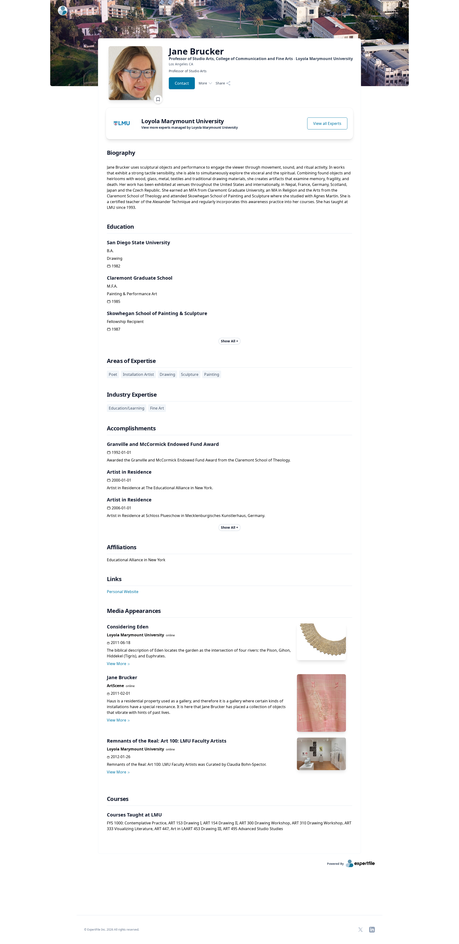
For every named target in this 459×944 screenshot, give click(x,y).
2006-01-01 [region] (121, 508)
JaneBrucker (196, 51)
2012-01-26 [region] (120, 756)
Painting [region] (211, 374)
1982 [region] (116, 266)
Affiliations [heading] (122, 547)
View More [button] (116, 663)
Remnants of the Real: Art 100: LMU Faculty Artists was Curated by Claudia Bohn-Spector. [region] (186, 764)
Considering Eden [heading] (127, 626)
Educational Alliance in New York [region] (136, 559)
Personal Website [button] (122, 591)
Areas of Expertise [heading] (131, 361)
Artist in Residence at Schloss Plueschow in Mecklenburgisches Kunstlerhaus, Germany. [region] (186, 515)
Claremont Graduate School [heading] (139, 278)
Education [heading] (120, 226)
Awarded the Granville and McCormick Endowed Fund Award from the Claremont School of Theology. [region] (198, 460)
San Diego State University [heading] (138, 242)
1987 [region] (116, 329)
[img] (122, 123)
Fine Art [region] (157, 408)
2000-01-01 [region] (121, 480)
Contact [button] (182, 83)
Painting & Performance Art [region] (132, 293)
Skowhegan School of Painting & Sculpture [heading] (157, 313)
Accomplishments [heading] (131, 428)
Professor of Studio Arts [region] (188, 71)
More (203, 83)
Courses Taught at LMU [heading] (134, 814)
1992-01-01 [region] (121, 452)
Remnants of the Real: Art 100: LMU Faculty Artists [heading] (166, 741)
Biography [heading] (121, 152)
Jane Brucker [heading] (122, 677)
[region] (261, 64)
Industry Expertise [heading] (132, 394)
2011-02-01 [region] (120, 693)
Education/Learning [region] (126, 408)
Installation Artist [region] (138, 374)
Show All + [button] (229, 341)
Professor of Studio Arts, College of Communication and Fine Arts (261, 58)
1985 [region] (116, 301)
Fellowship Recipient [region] (125, 321)
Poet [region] (113, 374)
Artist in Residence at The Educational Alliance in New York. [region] (160, 487)
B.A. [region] (110, 250)
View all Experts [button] (327, 123)
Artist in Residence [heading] (129, 472)
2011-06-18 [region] (120, 642)
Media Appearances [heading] (134, 611)
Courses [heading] (118, 799)
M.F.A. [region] (112, 286)
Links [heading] (114, 579)
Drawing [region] (114, 258)
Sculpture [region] (189, 374)
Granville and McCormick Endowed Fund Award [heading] (163, 444)
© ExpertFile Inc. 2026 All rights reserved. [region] (111, 929)
